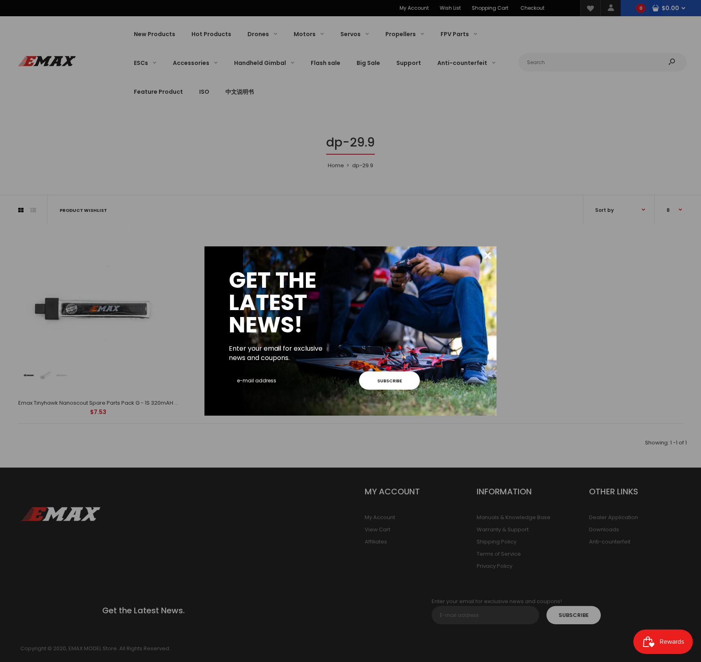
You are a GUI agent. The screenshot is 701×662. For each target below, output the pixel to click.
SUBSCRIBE (389, 380)
